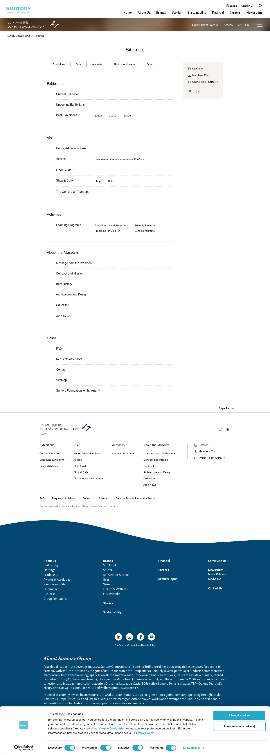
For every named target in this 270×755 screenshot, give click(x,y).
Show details (191, 747)
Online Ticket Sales (203, 24)
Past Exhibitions (66, 115)
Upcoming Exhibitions (70, 104)
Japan (233, 5)
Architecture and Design (71, 294)
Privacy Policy (144, 732)
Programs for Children (107, 230)
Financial (218, 12)
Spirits (107, 570)
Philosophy (51, 565)
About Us (144, 12)
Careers (235, 12)
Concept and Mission (70, 273)
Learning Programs (68, 225)
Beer (106, 579)
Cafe (111, 181)
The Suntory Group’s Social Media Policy (135, 645)
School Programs (145, 230)
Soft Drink (110, 565)
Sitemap (61, 380)
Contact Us (247, 5)
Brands (161, 12)
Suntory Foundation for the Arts (76, 390)
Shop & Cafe (64, 180)
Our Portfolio (111, 594)
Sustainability (197, 12)
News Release (217, 574)
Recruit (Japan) (168, 579)
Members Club (200, 75)
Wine (106, 584)
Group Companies (55, 598)
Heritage (49, 570)
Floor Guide (63, 170)
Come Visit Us (217, 561)
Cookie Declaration (112, 728)
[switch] (105, 748)
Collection (62, 305)
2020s (98, 115)
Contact (61, 369)
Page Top (225, 408)
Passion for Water (55, 584)
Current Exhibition (68, 94)
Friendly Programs (145, 225)
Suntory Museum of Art (18, 36)
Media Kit (214, 579)
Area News (63, 316)
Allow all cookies (239, 715)
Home (127, 12)
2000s (127, 115)
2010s (112, 115)
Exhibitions (59, 64)
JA (240, 24)
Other (150, 64)
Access (228, 24)
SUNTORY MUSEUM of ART (33, 25)
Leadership (51, 575)
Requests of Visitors (69, 359)
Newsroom (254, 12)
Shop (98, 181)
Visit (78, 64)
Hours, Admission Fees (71, 148)
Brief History (64, 284)
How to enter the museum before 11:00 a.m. (120, 159)
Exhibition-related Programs (111, 225)
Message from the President (74, 263)
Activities (97, 64)
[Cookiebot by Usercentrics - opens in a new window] (24, 748)
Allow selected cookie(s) (239, 726)
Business (49, 594)
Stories (177, 12)
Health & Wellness (115, 589)
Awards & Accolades (57, 579)
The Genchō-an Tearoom (72, 191)
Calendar (204, 444)
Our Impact (51, 589)
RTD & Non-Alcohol (116, 575)
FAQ (59, 348)
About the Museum (125, 64)
